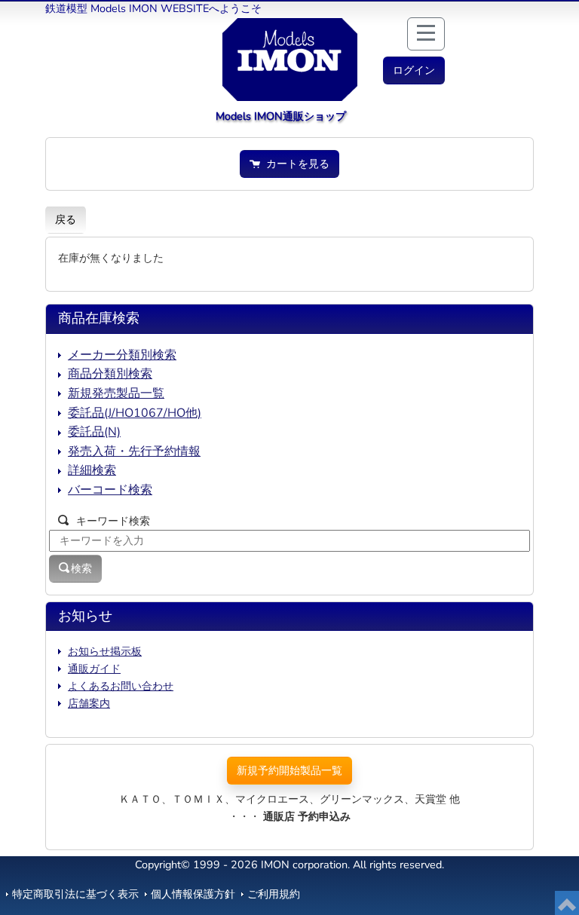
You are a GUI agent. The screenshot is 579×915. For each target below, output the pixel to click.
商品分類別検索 (110, 374)
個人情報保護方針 (193, 893)
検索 (81, 568)
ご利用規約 (273, 893)
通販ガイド (94, 668)
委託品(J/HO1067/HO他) (134, 413)
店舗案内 (89, 703)
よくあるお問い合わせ (120, 685)
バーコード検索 (110, 490)
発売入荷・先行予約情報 (134, 451)
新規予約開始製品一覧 (289, 770)
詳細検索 (92, 470)
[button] (414, 70)
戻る (65, 219)
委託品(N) (94, 432)
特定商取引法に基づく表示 (75, 893)
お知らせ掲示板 (105, 651)
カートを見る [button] (294, 163)
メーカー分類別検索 (122, 355)
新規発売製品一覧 (116, 393)
